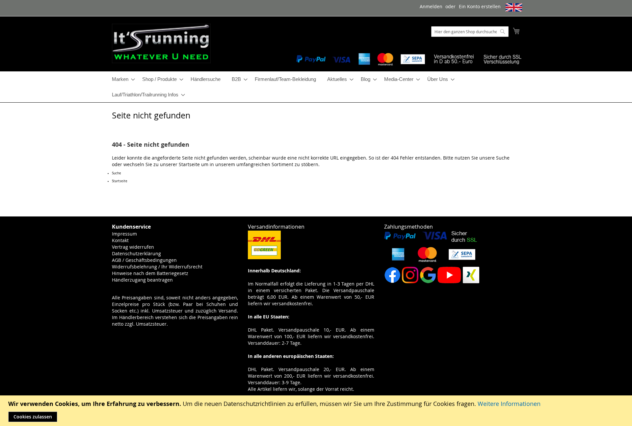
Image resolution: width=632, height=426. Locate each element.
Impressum (124, 234)
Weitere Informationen (509, 404)
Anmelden (431, 6)
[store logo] (161, 43)
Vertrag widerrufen (133, 247)
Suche (503, 158)
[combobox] (470, 31)
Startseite (189, 164)
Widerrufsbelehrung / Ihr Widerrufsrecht (157, 266)
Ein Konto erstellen (480, 6)
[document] (316, 410)
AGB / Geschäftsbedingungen (144, 260)
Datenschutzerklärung (136, 253)
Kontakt (120, 240)
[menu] (316, 86)
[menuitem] (121, 79)
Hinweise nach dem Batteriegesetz (150, 273)
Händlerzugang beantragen (142, 280)
